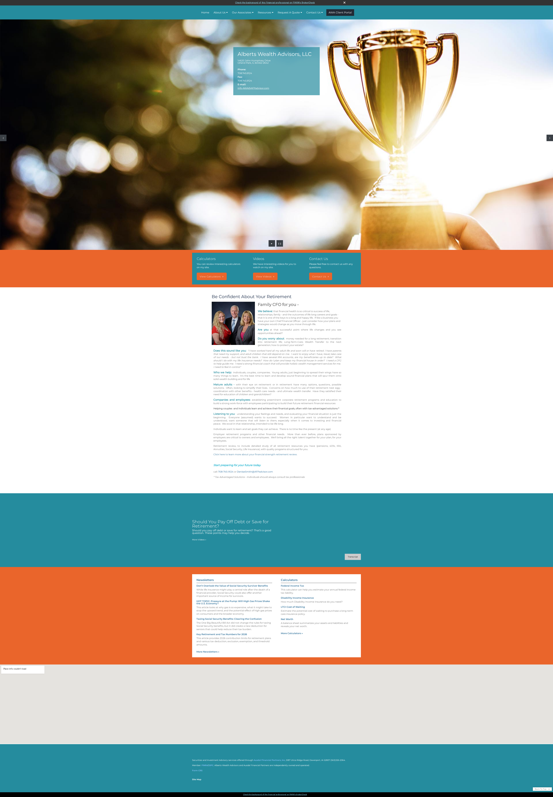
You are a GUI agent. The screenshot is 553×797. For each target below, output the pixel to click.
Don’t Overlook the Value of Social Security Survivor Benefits (232, 585)
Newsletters (205, 580)
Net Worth (287, 619)
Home (205, 12)
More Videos (199, 540)
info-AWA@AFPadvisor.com (253, 88)
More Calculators (292, 633)
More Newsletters (207, 651)
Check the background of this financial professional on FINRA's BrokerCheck (275, 2)
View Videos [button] (264, 276)
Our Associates (241, 12)
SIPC (211, 765)
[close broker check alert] (344, 2)
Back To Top (541, 789)
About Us (220, 12)
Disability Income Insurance (297, 598)
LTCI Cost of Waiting (293, 607)
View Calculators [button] (210, 276)
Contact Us (313, 12)
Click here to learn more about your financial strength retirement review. (255, 454)
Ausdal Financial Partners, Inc (269, 760)
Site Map (196, 779)
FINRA (205, 765)
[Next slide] (550, 138)
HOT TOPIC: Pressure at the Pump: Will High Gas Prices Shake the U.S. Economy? (233, 602)
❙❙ (280, 243)
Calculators (289, 580)
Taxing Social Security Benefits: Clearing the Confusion (229, 619)
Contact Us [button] (319, 276)
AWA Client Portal (340, 12)
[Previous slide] (3, 138)
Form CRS (197, 770)
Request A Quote (289, 12)
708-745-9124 (225, 471)
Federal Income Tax (292, 585)
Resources (264, 12)
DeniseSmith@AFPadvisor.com (255, 471)
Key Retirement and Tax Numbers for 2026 (221, 634)
